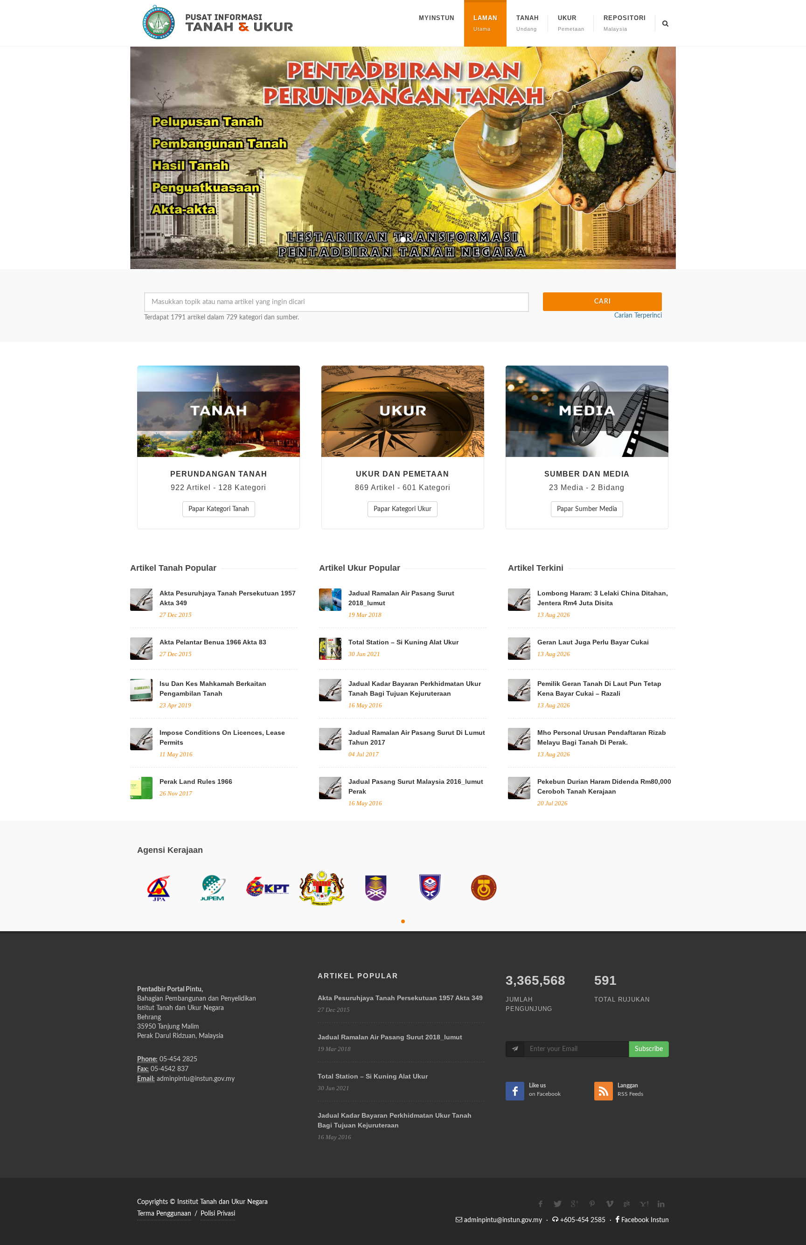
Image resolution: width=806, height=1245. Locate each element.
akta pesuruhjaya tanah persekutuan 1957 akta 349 (400, 998)
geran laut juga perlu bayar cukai (593, 642)
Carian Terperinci (638, 315)
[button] (171, 158)
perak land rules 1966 (196, 781)
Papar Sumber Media (587, 509)
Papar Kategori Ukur (402, 509)
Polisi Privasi (218, 1213)
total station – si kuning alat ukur (403, 642)
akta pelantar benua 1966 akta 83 (213, 642)
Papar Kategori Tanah (218, 509)
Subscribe (649, 1049)
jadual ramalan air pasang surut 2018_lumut (390, 1037)
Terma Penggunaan (164, 1213)
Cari (602, 301)
